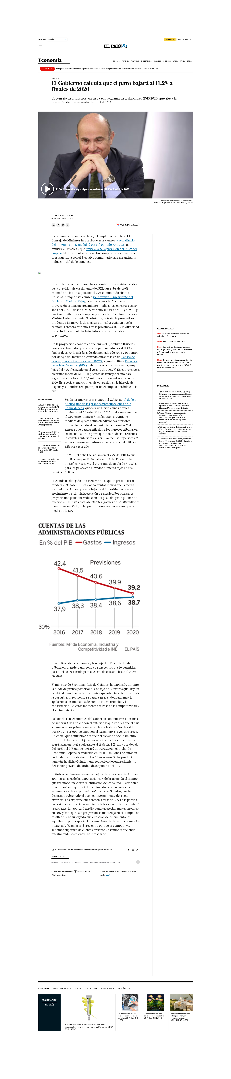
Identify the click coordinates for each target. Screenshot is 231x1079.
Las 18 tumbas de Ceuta (174, 341)
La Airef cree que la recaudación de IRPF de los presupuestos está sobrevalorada (48, 408)
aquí (107, 875)
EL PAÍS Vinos (124, 988)
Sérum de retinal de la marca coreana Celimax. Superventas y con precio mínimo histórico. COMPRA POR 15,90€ (89, 1027)
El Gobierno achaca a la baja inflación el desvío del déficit (48, 462)
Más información (58, 875)
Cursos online (91, 988)
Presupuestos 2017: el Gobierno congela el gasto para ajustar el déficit (48, 435)
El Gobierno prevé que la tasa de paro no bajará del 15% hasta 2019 (49, 449)
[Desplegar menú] (40, 46)
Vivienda (125, 61)
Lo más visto (163, 386)
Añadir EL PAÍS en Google (129, 225)
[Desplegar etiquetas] (138, 862)
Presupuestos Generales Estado (102, 862)
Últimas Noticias (186, 61)
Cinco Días (167, 61)
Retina (175, 61)
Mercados (116, 61)
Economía (50, 60)
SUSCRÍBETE (169, 39)
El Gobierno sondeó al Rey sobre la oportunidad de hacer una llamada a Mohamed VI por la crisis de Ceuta (174, 405)
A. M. (62, 215)
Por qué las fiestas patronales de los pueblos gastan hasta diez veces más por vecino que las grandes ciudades (174, 351)
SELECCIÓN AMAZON (62, 988)
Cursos (79, 988)
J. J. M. (70, 215)
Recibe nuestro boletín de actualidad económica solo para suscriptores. (83, 850)
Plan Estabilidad (81, 862)
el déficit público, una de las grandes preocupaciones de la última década (100, 404)
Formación (135, 61)
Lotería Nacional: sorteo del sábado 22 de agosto (173, 335)
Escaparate (43, 988)
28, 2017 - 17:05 (65, 218)
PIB (119, 862)
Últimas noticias (165, 329)
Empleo (54, 79)
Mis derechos (146, 61)
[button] (115, 155)
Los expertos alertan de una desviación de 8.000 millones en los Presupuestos (48, 422)
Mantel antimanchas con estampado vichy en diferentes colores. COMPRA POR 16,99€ (180, 1017)
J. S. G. (54, 215)
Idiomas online (107, 988)
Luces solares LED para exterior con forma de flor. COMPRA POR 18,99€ (154, 1016)
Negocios (157, 61)
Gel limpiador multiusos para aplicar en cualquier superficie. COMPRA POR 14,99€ (128, 1017)
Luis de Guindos (66, 862)
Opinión (54, 862)
